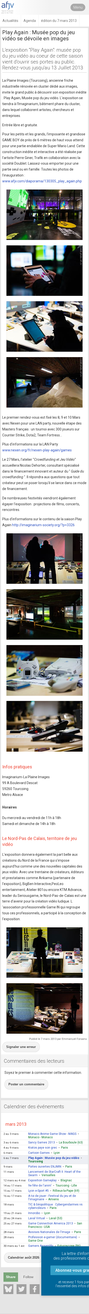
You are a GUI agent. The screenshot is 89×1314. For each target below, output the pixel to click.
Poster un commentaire (26, 1084)
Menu (78, 7)
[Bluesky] (8, 1289)
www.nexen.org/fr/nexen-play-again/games (37, 450)
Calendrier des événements (34, 1106)
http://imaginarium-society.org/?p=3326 (43, 525)
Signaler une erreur (21, 1047)
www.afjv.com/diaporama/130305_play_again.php (42, 181)
